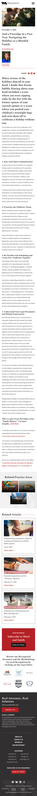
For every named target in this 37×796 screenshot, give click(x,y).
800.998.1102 (13, 705)
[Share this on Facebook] (29, 73)
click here (14, 423)
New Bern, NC (25, 754)
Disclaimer (5, 788)
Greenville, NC (12, 759)
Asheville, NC (12, 754)
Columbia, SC (12, 757)
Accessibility (31, 788)
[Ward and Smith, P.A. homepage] (10, 3)
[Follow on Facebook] (13, 782)
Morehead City (21, 463)
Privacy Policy (23, 789)
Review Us (18, 742)
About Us (18, 737)
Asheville (6, 463)
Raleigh (4, 466)
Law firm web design (11, 792)
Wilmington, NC (24, 759)
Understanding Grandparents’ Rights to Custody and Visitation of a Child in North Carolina (18, 541)
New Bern (30, 463)
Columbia (26, 466)
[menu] (33, 3)
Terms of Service (13, 789)
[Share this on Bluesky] (34, 73)
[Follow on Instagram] (24, 782)
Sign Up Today (18, 645)
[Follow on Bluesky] (17, 782)
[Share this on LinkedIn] (31, 73)
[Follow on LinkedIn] (20, 782)
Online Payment (18, 745)
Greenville (13, 463)
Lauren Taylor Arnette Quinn (16, 436)
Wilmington (13, 466)
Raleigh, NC (24, 757)
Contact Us (10, 710)
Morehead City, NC (12, 762)
